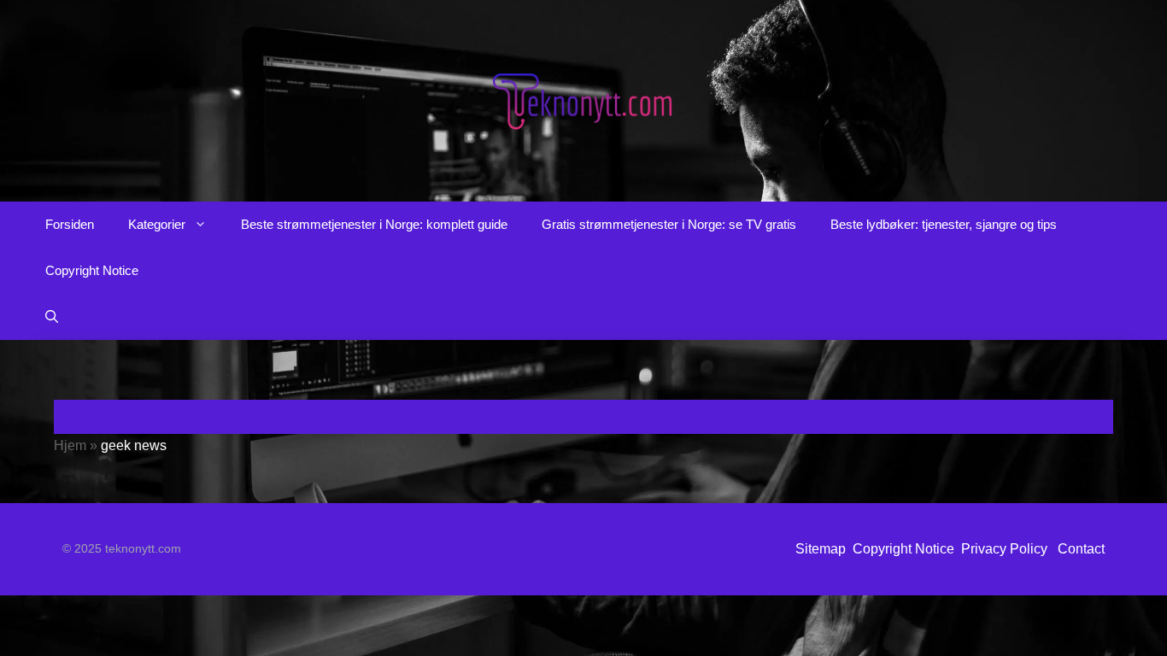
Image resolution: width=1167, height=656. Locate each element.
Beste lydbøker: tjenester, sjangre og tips (943, 224)
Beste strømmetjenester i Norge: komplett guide (374, 224)
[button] (51, 317)
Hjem (70, 445)
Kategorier (156, 224)
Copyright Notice (91, 270)
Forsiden (69, 224)
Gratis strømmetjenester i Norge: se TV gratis (669, 224)
